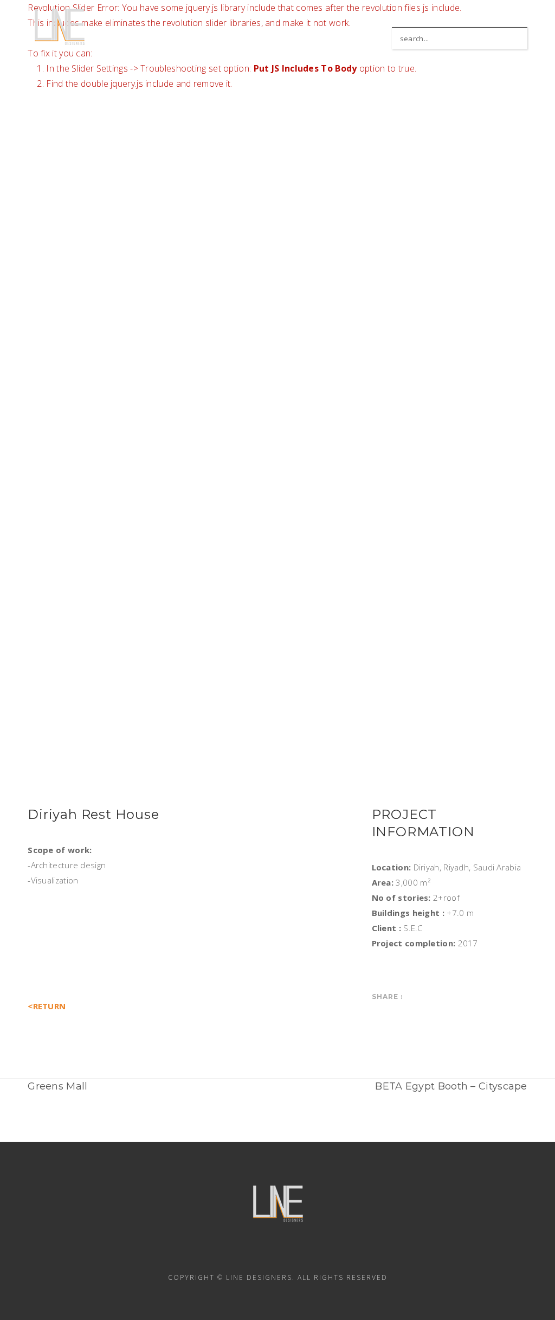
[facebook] (219, 1253)
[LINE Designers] (59, 25)
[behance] (336, 1253)
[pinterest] (277, 1253)
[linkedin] (248, 1253)
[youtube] (307, 1253)
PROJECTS (367, 29)
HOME (313, 29)
